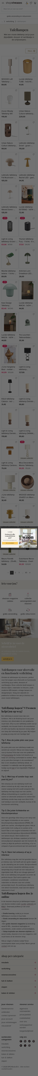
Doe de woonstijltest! (10, 543)
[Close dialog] (36, 529)
